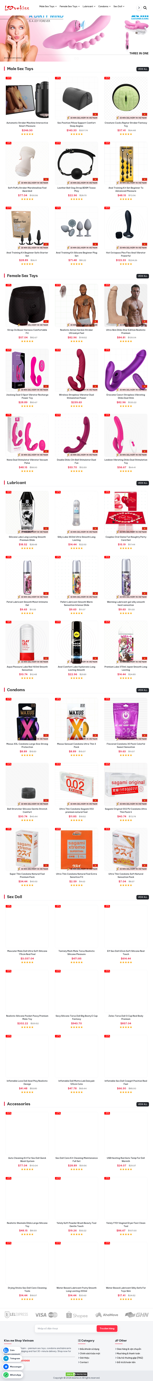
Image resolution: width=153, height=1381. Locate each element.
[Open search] (145, 7)
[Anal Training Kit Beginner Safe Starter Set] (27, 228)
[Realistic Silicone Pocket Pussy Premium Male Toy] (27, 991)
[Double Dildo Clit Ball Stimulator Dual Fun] (76, 435)
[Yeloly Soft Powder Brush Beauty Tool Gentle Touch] (76, 1198)
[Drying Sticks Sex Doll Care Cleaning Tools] (27, 1263)
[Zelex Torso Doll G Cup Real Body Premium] (125, 991)
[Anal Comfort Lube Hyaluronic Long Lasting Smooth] (76, 642)
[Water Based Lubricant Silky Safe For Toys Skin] (125, 1263)
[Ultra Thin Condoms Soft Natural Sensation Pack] (125, 849)
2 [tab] (78, 58)
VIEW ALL (142, 69)
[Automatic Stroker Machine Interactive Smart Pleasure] (27, 98)
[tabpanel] (76, 36)
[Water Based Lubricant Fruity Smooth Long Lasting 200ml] (76, 1263)
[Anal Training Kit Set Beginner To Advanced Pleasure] (125, 163)
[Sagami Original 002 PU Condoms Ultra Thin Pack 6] (125, 784)
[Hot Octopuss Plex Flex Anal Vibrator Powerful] (125, 228)
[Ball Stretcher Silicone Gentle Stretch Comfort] (27, 784)
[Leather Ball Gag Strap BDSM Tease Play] (76, 163)
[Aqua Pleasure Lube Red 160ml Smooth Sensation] (27, 642)
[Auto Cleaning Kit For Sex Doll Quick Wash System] (27, 1133)
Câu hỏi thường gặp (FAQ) (130, 1357)
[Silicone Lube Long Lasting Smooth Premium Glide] (27, 512)
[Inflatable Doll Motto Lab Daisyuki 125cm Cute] (76, 1056)
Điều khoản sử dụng (89, 1349)
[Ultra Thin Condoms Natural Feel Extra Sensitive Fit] (76, 849)
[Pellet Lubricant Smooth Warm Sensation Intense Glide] (76, 577)
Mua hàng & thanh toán (128, 1353)
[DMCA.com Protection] (76, 1374)
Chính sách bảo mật (90, 1353)
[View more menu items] (139, 7)
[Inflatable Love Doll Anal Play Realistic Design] (27, 1056)
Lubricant (16, 482)
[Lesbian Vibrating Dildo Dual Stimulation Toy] (125, 435)
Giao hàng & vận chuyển (129, 1349)
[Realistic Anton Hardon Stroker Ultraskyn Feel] (76, 305)
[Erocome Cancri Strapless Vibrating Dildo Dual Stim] (125, 370)
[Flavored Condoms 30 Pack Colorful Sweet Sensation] (125, 719)
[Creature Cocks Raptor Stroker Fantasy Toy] (125, 98)
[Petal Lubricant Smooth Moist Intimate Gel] (27, 577)
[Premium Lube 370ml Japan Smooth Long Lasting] (125, 642)
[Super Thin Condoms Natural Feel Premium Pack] (27, 849)
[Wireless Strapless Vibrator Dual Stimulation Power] (76, 370)
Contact (84, 1362)
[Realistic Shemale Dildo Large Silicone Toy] (27, 1198)
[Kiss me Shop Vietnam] (17, 7)
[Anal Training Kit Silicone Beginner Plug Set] (76, 228)
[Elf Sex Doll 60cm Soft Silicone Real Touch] (125, 926)
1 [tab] (75, 58)
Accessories (18, 1103)
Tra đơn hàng (107, 1328)
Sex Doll (14, 896)
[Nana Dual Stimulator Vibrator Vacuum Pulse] (27, 435)
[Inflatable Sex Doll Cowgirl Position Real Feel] (125, 1056)
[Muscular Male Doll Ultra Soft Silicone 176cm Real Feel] (27, 926)
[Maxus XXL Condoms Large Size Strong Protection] (27, 719)
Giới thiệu (84, 1357)
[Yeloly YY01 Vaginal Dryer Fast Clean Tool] (125, 1198)
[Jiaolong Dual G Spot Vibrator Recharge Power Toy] (27, 370)
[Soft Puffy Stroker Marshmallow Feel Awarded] (27, 163)
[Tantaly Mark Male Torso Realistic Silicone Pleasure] (76, 926)
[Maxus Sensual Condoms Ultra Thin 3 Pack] (76, 719)
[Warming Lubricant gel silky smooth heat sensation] (125, 577)
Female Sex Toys (22, 275)
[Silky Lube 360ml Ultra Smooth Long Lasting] (76, 512)
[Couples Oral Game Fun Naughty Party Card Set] (125, 512)
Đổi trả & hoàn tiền (126, 1362)
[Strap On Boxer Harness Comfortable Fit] (27, 305)
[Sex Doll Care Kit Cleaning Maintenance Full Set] (76, 1133)
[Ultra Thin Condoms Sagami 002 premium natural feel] (76, 784)
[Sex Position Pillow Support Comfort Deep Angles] (76, 98)
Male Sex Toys (20, 68)
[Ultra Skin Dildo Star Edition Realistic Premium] (125, 305)
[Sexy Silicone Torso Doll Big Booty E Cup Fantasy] (76, 991)
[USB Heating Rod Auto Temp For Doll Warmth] (125, 1133)
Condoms (16, 689)
